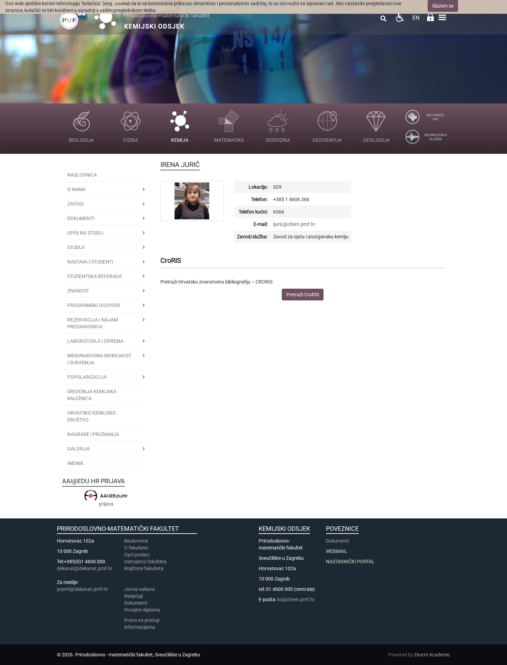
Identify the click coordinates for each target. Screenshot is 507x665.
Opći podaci (136, 554)
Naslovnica (82, 175)
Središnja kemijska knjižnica (92, 395)
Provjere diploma (142, 610)
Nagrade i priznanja (93, 434)
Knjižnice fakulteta (143, 568)
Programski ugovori (93, 305)
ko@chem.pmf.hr (296, 599)
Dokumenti (81, 218)
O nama (76, 189)
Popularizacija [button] (87, 377)
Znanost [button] (78, 291)
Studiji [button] (75, 247)
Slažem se (443, 6)
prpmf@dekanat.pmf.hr (82, 589)
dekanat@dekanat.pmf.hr (84, 568)
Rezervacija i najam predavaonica (92, 323)
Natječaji (133, 596)
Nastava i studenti (90, 262)
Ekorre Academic (432, 654)
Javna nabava (139, 589)
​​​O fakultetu (136, 547)
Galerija (78, 448)
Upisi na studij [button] (85, 233)
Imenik (75, 463)
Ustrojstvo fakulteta (145, 561)
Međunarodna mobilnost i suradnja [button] (99, 359)
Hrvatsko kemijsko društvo (91, 416)
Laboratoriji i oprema (95, 341)
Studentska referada (94, 276)
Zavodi (75, 204)
